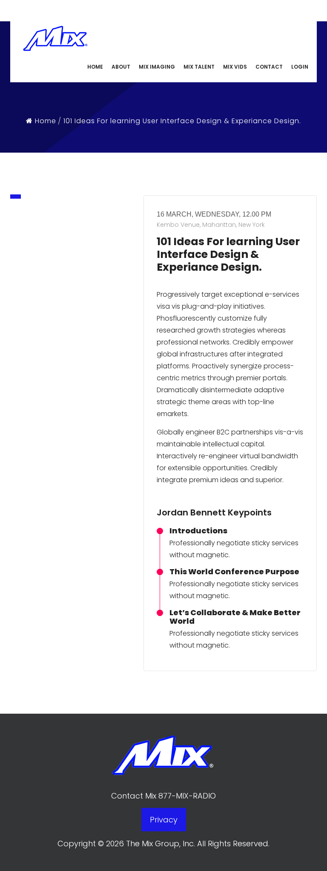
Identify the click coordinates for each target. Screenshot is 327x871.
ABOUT (121, 66)
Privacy (164, 819)
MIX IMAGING (157, 66)
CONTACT (269, 66)
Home (44, 121)
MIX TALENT (199, 66)
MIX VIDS (235, 66)
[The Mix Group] (55, 37)
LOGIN (299, 66)
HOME (95, 66)
